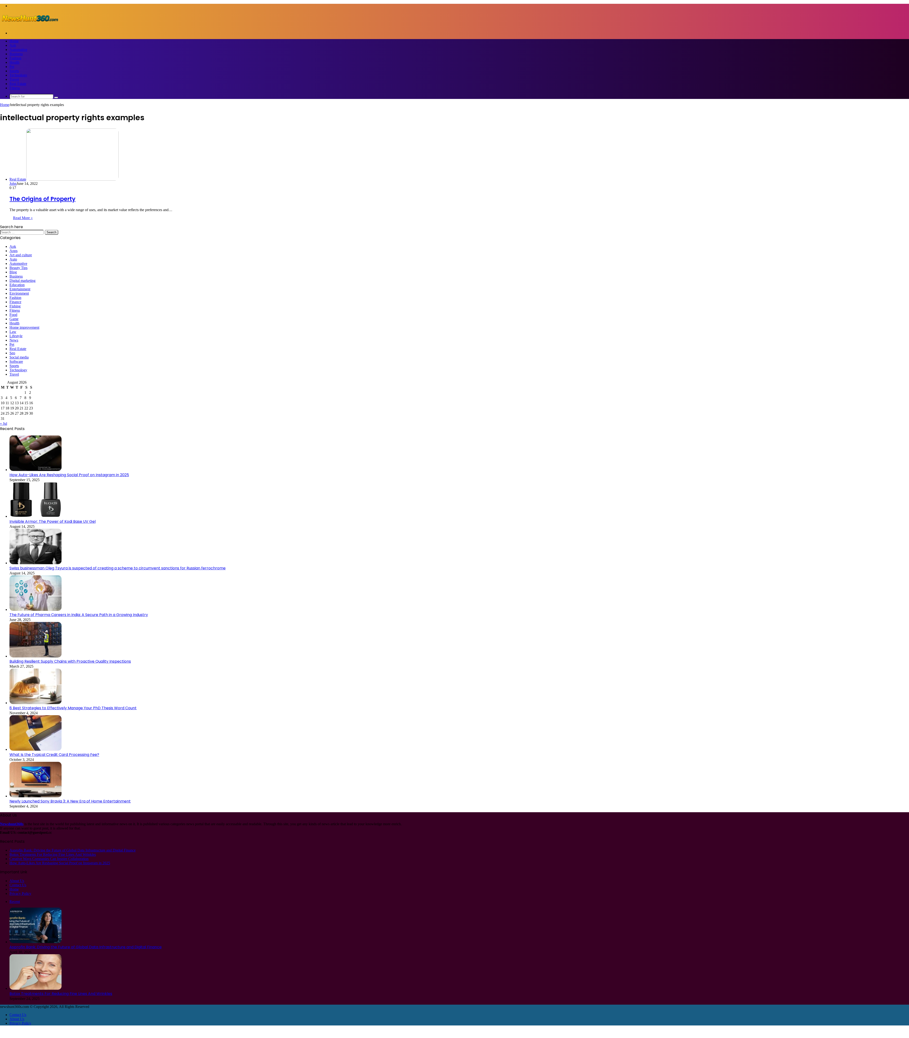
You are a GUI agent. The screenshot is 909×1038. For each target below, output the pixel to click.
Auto (13, 259)
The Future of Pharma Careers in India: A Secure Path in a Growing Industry (78, 614)
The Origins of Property (42, 199)
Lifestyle (15, 336)
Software (16, 361)
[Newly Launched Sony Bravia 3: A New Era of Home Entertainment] (35, 796)
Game (13, 319)
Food (13, 315)
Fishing (15, 306)
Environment (19, 293)
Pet (11, 67)
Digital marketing (22, 281)
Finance (15, 302)
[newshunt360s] (29, 25)
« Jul (3, 423)
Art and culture (20, 255)
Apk (12, 45)
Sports (14, 71)
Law (12, 332)
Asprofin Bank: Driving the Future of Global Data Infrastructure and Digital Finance (72, 850)
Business (16, 54)
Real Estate (17, 84)
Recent (14, 902)
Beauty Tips (18, 268)
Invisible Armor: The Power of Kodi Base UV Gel (52, 521)
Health (14, 62)
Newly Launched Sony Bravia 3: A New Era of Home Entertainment (70, 801)
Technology (18, 75)
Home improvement (24, 327)
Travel (14, 79)
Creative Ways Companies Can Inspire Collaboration (49, 859)
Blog (13, 272)
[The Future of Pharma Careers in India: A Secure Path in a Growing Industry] (35, 610)
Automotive (18, 50)
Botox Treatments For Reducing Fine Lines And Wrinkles (52, 854)
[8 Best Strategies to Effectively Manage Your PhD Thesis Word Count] (35, 703)
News (13, 340)
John (13, 184)
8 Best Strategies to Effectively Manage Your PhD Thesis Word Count (73, 708)
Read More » (23, 218)
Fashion (15, 58)
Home (14, 41)
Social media (19, 357)
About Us (16, 881)
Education (17, 285)
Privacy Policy (20, 894)
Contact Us (17, 885)
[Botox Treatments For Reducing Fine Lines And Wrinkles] (35, 988)
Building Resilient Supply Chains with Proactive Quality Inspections (70, 661)
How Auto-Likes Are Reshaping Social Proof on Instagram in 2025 (69, 475)
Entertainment (19, 289)
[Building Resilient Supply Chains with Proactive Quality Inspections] (35, 656)
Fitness (14, 88)
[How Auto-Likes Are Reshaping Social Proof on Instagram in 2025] (35, 470)
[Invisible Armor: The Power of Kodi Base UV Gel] (35, 516)
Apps (13, 251)
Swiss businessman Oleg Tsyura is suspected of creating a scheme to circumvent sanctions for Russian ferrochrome (117, 568)
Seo (12, 353)
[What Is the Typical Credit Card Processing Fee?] (35, 749)
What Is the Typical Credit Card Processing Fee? (54, 754)
